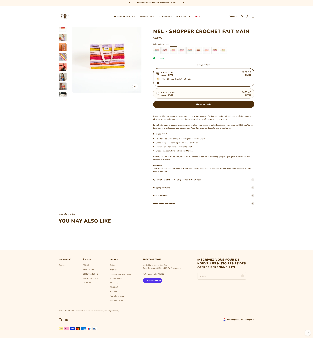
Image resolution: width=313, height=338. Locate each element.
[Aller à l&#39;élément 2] (63, 38)
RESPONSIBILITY (90, 269)
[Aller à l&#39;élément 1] (63, 28)
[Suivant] (183, 3)
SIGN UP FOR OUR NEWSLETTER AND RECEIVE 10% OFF (156, 3)
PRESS (86, 265)
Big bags (113, 269)
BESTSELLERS (147, 16)
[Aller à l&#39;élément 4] (63, 57)
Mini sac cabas (116, 278)
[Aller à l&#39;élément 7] (63, 87)
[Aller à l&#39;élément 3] (63, 47)
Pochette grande (117, 296)
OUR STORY (182, 16)
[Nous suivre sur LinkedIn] (66, 319)
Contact (62, 265)
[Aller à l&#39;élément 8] (63, 96)
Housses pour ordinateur (120, 274)
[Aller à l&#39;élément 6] (63, 77)
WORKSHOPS (164, 16)
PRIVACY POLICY (90, 278)
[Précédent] (129, 3)
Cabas (112, 265)
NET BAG (114, 283)
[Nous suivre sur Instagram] (60, 319)
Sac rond (113, 291)
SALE (197, 16)
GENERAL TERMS (90, 274)
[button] (203, 73)
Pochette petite (116, 300)
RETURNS (87, 283)
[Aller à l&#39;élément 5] (63, 67)
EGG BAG (114, 287)
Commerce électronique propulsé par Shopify (102, 311)
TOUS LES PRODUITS (123, 16)
